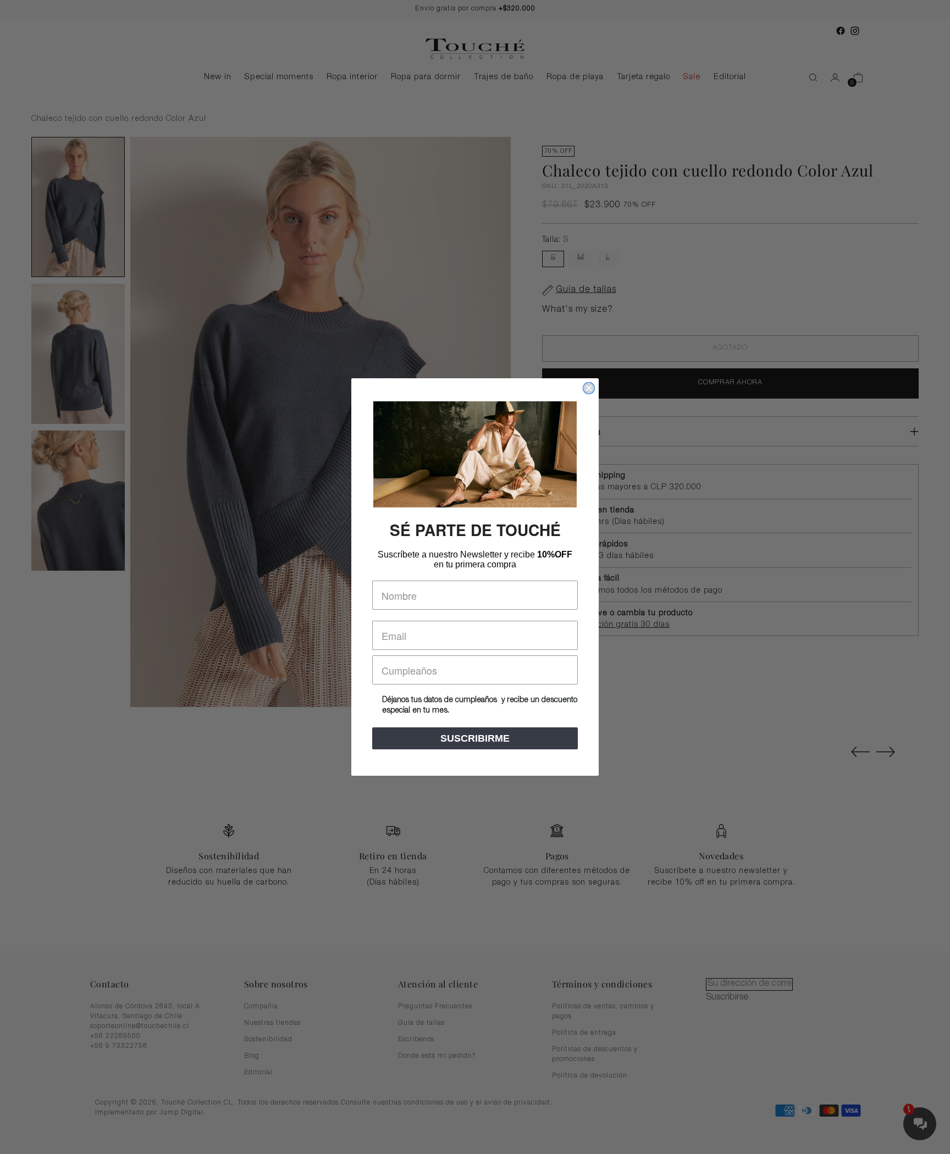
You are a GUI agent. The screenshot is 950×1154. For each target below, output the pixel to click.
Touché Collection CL (197, 1103)
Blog (251, 1056)
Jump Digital (181, 1113)
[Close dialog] (588, 388)
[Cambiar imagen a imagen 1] (78, 207)
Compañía (261, 1006)
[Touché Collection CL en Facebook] (841, 31)
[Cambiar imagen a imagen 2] (78, 354)
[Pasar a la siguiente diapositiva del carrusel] (885, 751)
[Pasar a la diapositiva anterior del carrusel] (860, 752)
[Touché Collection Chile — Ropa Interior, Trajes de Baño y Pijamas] (475, 48)
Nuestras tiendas (272, 1023)
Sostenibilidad (268, 1039)
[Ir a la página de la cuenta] (831, 78)
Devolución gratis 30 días (620, 625)
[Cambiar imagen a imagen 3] (78, 500)
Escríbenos (416, 1039)
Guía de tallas (421, 1023)
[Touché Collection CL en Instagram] (855, 31)
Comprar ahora (730, 382)
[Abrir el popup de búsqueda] (808, 78)
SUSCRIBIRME (475, 738)
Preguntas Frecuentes (435, 1006)
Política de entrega (584, 1033)
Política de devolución (589, 1076)
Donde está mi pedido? (437, 1056)
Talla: (555, 240)
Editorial (258, 1072)
